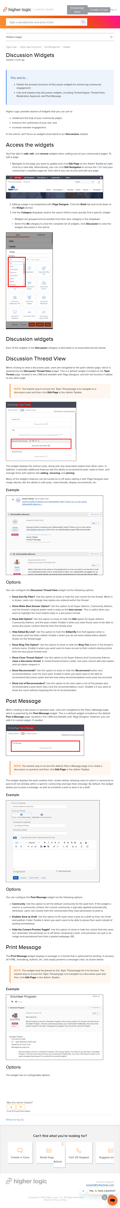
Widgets (66, 47)
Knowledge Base (77, 9)
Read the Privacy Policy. (55, 1200)
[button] (11, 1107)
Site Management (52, 47)
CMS (99, 167)
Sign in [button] (113, 9)
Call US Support (79, 1157)
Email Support (49, 1157)
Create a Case (99, 9)
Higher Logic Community (30, 47)
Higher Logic (11, 47)
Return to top (13, 1119)
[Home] (27, 11)
